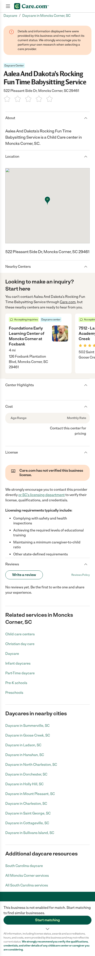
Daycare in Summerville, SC (27, 725)
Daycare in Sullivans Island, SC (29, 833)
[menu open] (8, 6)
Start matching (47, 920)
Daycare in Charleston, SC (26, 803)
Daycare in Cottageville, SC (27, 823)
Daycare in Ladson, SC (23, 745)
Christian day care (19, 644)
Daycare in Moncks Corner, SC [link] (46, 16)
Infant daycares (17, 663)
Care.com (68, 302)
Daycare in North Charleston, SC (31, 764)
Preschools (14, 692)
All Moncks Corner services (27, 875)
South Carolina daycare (24, 866)
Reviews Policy (80, 574)
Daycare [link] (10, 16)
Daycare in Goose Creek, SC (27, 735)
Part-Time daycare (20, 673)
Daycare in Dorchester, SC (26, 774)
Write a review (24, 575)
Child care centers (20, 634)
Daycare (12, 654)
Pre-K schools (16, 683)
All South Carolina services (26, 885)
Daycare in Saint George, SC (28, 813)
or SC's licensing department (41, 495)
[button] (47, 917)
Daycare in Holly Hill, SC (24, 784)
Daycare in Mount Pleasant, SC (30, 794)
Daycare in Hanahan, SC (24, 755)
